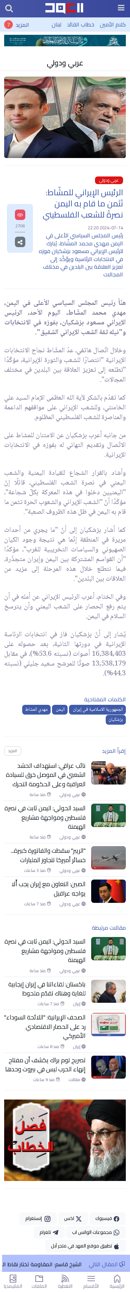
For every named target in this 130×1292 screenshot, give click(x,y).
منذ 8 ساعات (48, 1046)
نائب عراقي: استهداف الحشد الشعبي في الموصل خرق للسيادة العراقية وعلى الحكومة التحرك (46, 775)
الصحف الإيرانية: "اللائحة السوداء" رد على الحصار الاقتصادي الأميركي (45, 1026)
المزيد (22, 24)
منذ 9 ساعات (44, 1080)
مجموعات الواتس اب (92, 1232)
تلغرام (46, 1232)
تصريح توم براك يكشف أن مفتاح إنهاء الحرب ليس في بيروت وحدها (45, 1065)
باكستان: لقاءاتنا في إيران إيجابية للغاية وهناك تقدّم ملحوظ (47, 989)
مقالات (74, 1080)
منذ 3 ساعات (35, 870)
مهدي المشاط (36, 710)
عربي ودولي (65, 63)
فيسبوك (104, 1218)
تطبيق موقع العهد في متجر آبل (82, 1245)
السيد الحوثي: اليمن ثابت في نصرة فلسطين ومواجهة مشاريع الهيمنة (45, 817)
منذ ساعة (38, 794)
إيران (77, 1004)
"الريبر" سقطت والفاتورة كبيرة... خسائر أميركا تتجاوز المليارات (48, 855)
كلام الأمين (113, 24)
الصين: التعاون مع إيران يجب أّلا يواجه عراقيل (48, 889)
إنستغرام (34, 1218)
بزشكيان (116, 720)
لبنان (56, 24)
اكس (69, 1218)
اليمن (60, 710)
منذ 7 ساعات (35, 904)
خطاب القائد (80, 24)
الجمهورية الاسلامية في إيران (97, 710)
